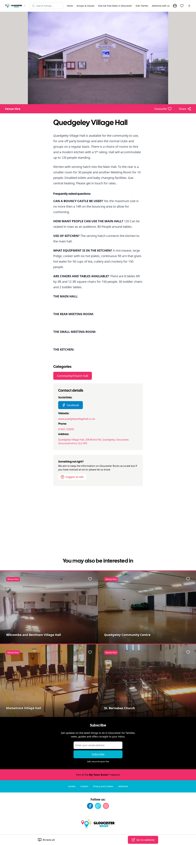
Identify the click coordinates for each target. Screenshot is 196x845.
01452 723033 (66, 429)
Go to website (145, 840)
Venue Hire (12, 109)
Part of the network (98, 774)
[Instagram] (106, 806)
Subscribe (98, 754)
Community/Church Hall (72, 376)
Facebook (73, 405)
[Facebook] (90, 806)
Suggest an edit (75, 477)
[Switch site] (24, 6)
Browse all (49, 839)
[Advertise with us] (189, 6)
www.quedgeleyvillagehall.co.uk (76, 419)
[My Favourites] (182, 6)
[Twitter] (98, 806)
